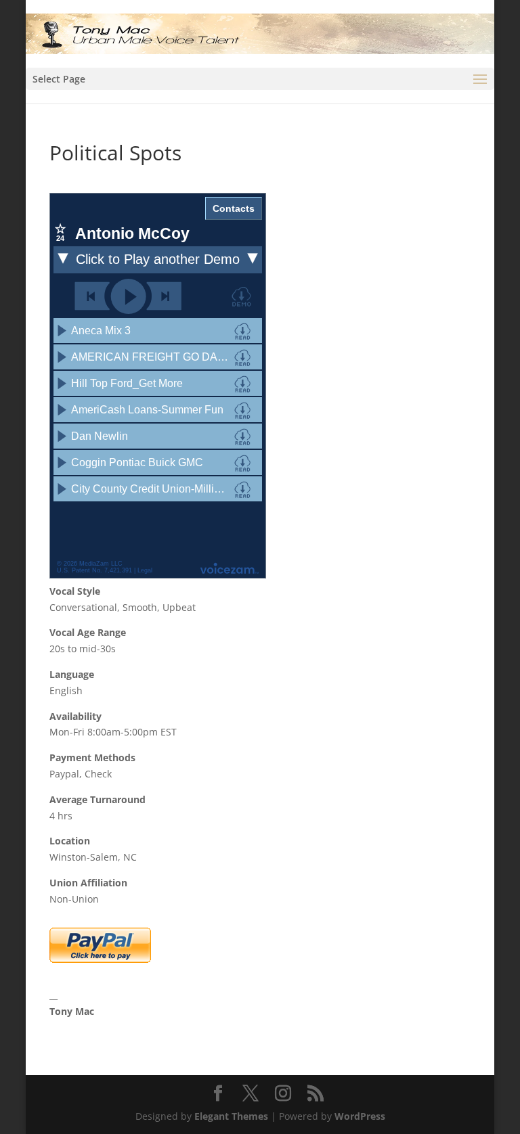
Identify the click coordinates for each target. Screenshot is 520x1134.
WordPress (359, 1116)
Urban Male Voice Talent (106, 1027)
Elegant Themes (231, 1116)
